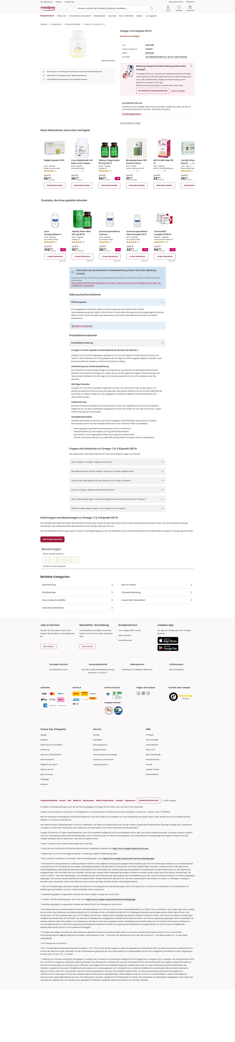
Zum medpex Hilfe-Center (129, 630)
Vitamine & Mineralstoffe (50, 754)
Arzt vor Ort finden (178, 91)
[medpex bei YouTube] (148, 693)
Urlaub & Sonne (46, 769)
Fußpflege (44, 779)
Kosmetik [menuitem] (112, 16)
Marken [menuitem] (139, 16)
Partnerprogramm (100, 764)
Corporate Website (49, 800)
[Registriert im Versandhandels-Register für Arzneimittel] (117, 695)
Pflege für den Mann (49, 764)
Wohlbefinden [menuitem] (100, 16)
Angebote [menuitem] (152, 16)
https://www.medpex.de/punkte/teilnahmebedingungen (111, 899)
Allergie (43, 735)
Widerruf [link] (77, 800)
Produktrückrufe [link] (152, 759)
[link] (108, 710)
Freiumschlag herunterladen (105, 754)
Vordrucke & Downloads (103, 759)
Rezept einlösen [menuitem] (47, 16)
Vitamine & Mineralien (72, 24)
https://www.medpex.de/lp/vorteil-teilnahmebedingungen (128, 858)
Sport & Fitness (46, 774)
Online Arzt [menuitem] (61, 16)
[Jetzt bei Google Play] (175, 648)
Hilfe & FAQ (150, 749)
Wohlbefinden (56, 24)
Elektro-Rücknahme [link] (105, 800)
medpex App (69, 2)
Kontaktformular (125, 640)
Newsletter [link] (97, 740)
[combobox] (115, 8)
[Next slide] (190, 164)
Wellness (44, 784)
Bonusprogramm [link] (46, 2)
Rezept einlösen (99, 749)
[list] (77, 44)
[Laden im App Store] (175, 640)
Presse (62, 800)
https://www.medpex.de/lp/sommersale (130, 848)
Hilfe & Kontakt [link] (124, 635)
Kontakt (96, 735)
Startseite (43, 24)
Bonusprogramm (100, 745)
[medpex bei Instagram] (143, 693)
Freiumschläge (152, 740)
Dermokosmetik (47, 759)
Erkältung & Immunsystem (51, 745)
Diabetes (44, 740)
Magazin (59, 2)
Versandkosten (152, 745)
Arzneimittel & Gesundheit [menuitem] (80, 16)
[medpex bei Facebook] (138, 693)
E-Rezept (149, 735)
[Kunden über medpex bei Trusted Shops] (181, 696)
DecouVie (150, 53)
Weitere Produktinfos (83, 326)
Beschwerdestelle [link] (153, 754)
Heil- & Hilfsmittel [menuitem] (126, 16)
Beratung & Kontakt (176, 2)
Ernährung (44, 749)
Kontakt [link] (149, 764)
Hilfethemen (190, 2)
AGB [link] (69, 800)
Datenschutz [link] (88, 800)
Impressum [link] (130, 800)
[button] (152, 91)
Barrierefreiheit (152, 774)
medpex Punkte (152, 769)
